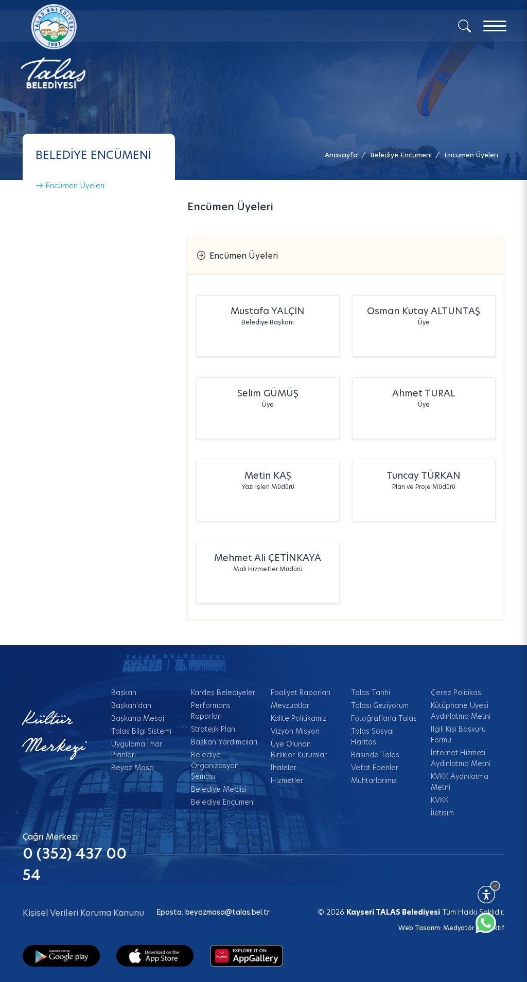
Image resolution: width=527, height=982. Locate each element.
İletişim (442, 813)
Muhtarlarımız (374, 780)
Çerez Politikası (457, 692)
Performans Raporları (211, 710)
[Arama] (464, 25)
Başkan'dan (131, 705)
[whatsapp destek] (491, 928)
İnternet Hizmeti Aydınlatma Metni (460, 758)
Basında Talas (375, 755)
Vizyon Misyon (295, 731)
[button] (471, 155)
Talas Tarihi (370, 692)
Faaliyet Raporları (300, 692)
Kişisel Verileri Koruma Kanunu (83, 913)
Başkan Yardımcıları (224, 742)
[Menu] (494, 26)
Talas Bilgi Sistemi (141, 731)
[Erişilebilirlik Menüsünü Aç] (486, 894)
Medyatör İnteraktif (473, 927)
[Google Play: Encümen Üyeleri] (61, 955)
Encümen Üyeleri (73, 185)
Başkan (123, 692)
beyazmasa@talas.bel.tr (227, 912)
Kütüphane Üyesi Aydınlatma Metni (460, 710)
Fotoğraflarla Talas (384, 718)
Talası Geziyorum (380, 705)
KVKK (439, 800)
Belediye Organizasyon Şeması (215, 765)
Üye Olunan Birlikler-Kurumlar (299, 749)
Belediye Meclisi (219, 789)
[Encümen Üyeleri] (246, 955)
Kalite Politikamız (298, 718)
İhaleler (283, 767)
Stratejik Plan (213, 729)
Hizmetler (287, 780)
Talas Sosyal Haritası (372, 736)
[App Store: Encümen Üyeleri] (155, 955)
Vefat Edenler (374, 767)
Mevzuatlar (290, 705)
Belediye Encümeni (223, 802)
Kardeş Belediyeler (223, 692)
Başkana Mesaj (137, 718)
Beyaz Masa (132, 767)
